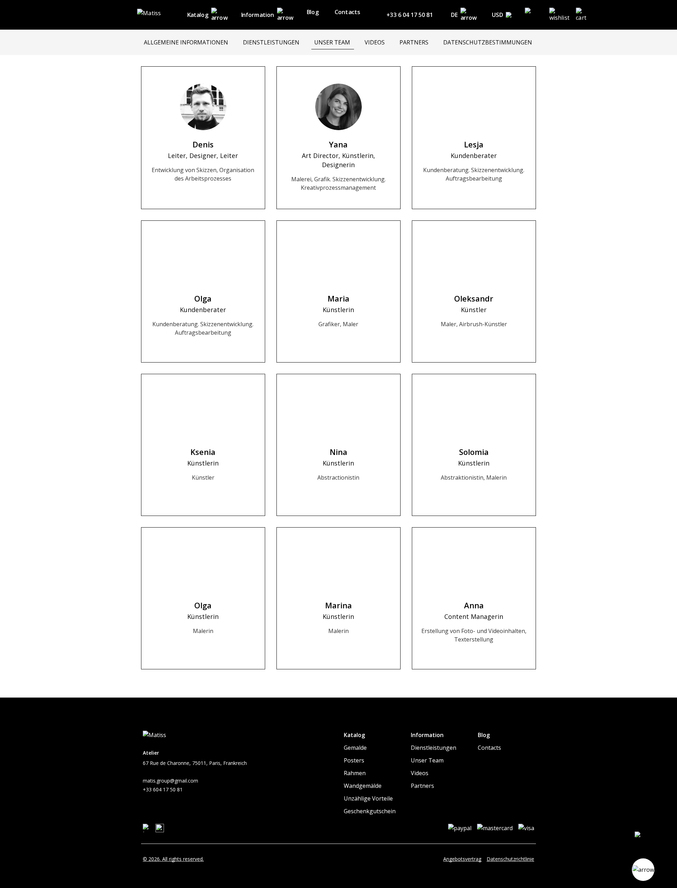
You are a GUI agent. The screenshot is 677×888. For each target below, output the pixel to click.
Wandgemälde (363, 786)
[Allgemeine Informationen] (186, 42)
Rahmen (355, 773)
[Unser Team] (332, 42)
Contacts (347, 12)
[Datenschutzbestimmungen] (488, 42)
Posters (354, 760)
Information (257, 15)
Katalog (197, 15)
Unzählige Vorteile (368, 798)
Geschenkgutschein (370, 811)
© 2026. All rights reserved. (173, 859)
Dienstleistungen (433, 748)
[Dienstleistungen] (271, 42)
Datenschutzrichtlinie (510, 859)
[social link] (147, 828)
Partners (422, 786)
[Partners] (414, 42)
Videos (419, 773)
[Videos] (375, 42)
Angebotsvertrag (462, 859)
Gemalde (355, 748)
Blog (312, 12)
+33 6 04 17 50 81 (409, 15)
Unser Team (427, 760)
